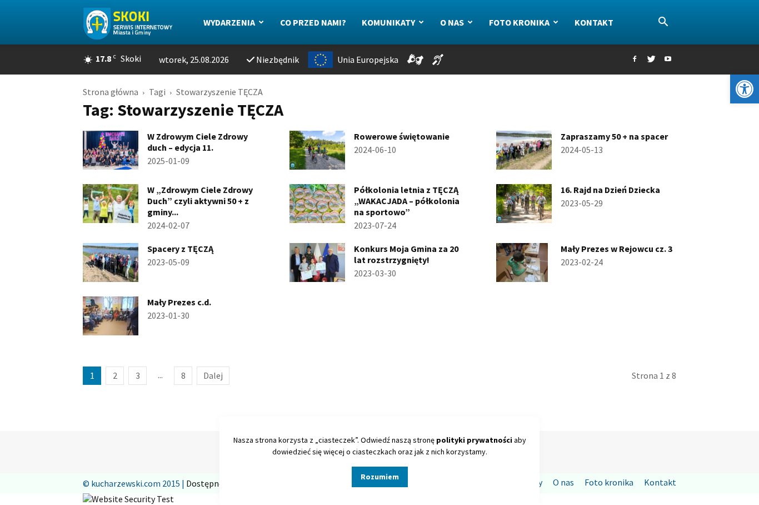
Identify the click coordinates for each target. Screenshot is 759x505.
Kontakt (594, 22)
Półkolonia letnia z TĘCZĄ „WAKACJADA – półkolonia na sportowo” (407, 200)
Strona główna (110, 91)
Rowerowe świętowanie (402, 136)
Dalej (213, 375)
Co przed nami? (313, 22)
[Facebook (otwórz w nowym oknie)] (634, 59)
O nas (452, 22)
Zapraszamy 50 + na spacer (614, 136)
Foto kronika (519, 22)
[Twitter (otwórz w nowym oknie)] (651, 59)
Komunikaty (388, 22)
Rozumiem (380, 477)
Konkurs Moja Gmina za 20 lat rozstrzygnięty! (406, 254)
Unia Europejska (367, 59)
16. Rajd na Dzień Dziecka (610, 189)
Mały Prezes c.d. (179, 302)
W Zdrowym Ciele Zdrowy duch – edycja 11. (197, 142)
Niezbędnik (277, 59)
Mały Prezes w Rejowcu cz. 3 (616, 248)
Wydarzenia (229, 22)
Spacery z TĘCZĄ (180, 248)
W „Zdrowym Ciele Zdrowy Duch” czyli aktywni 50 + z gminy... (200, 200)
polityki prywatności (474, 440)
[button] (744, 89)
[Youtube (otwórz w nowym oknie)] (668, 59)
